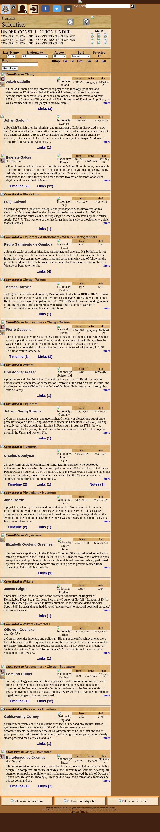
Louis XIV (28, 386)
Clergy (29, 74)
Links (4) (44, 271)
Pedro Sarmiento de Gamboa (28, 244)
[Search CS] (132, 6)
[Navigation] (5, 9)
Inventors (30, 446)
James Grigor (15, 589)
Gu (104, 61)
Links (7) (45, 786)
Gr (96, 61)
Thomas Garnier (17, 287)
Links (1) (44, 147)
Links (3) (45, 109)
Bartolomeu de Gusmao (25, 757)
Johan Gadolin (16, 120)
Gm (79, 61)
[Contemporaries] (2, 78)
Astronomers (50, 237)
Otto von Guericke (19, 630)
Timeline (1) (19, 357)
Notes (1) (97, 484)
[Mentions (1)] (2, 84)
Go (89, 61)
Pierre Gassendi (19, 330)
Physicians (31, 194)
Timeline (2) (19, 186)
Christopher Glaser (20, 372)
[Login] (33, 9)
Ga (65, 61)
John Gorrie (14, 500)
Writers (67, 237)
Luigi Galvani (15, 202)
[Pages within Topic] (70, 21)
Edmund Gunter (19, 674)
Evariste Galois (18, 157)
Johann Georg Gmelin (22, 411)
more (106, 103)
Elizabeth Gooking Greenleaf (30, 544)
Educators (67, 666)
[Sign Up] (22, 9)
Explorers (30, 237)
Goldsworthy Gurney (21, 717)
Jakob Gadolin (18, 82)
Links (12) (45, 186)
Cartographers (86, 237)
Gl (72, 61)
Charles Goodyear (19, 456)
